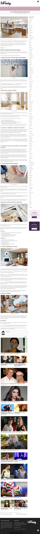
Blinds (3, 512)
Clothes (31, 52)
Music (30, 150)
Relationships (23, 7)
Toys (30, 195)
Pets (30, 160)
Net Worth (31, 153)
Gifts (30, 91)
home (9, 512)
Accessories (31, 18)
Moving (31, 148)
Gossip (31, 94)
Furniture (7, 512)
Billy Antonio (2, 39)
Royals (2, 9)
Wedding (31, 207)
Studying (31, 180)
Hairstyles (31, 106)
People (31, 158)
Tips (30, 190)
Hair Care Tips (31, 101)
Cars (30, 40)
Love (20, 7)
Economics (31, 67)
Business (31, 35)
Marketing (31, 138)
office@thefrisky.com (18, 527)
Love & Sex (31, 133)
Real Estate (31, 165)
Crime (30, 59)
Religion (31, 170)
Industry (31, 121)
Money (31, 143)
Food (30, 79)
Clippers (31, 50)
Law (30, 126)
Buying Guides (31, 37)
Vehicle (31, 202)
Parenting (36, 7)
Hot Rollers (31, 118)
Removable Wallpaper (14, 512)
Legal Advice (31, 128)
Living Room (14, 83)
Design (31, 64)
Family (31, 74)
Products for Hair (32, 163)
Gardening (31, 89)
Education (31, 69)
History (31, 111)
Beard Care (31, 27)
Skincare (31, 177)
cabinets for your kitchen (9, 236)
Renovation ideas (19, 512)
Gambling (31, 86)
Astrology (31, 25)
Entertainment (31, 7)
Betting (31, 30)
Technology (31, 187)
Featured (31, 77)
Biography (31, 32)
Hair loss (31, 104)
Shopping (31, 175)
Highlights (31, 109)
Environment (31, 72)
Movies (17, 7)
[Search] (38, 1)
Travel (5, 9)
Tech (30, 185)
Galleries (31, 84)
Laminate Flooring (24, 196)
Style (27, 7)
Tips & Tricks (31, 192)
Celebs (13, 7)
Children (31, 47)
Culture (31, 62)
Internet (31, 123)
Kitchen (11, 512)
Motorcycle (31, 145)
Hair (30, 99)
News (7, 7)
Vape (30, 200)
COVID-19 (31, 57)
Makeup (31, 136)
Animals (31, 20)
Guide (30, 96)
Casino (31, 42)
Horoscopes (31, 116)
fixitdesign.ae (2, 325)
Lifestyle (31, 131)
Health (10, 7)
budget (5, 512)
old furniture (5, 274)
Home (4, 7)
